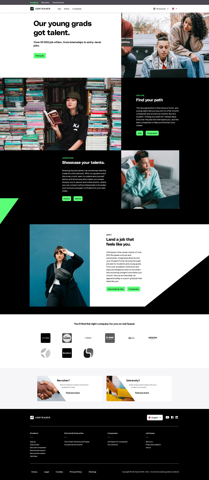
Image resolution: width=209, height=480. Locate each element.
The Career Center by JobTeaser (76, 442)
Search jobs (34, 444)
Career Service (58, 2)
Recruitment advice (37, 453)
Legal (46, 472)
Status (34, 472)
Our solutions (113, 444)
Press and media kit (153, 444)
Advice (78, 199)
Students (34, 2)
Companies (77, 9)
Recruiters (45, 2)
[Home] (40, 9)
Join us (148, 447)
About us (149, 442)
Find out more (73, 392)
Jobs (59, 9)
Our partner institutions (73, 444)
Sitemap (92, 472)
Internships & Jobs (116, 289)
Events (66, 9)
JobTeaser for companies (117, 442)
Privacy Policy (76, 472)
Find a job (40, 56)
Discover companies (38, 447)
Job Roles (33, 456)
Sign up (33, 442)
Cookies (59, 472)
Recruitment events (37, 450)
